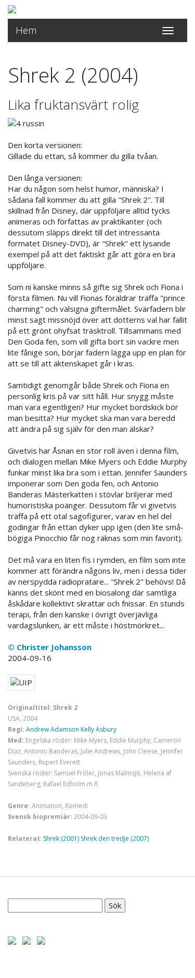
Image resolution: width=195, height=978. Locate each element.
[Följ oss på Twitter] (26, 939)
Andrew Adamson (52, 729)
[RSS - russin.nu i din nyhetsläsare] (41, 939)
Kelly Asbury (98, 729)
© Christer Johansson (50, 647)
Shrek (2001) (61, 838)
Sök (115, 905)
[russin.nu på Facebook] (12, 939)
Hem (26, 30)
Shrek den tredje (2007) (115, 838)
